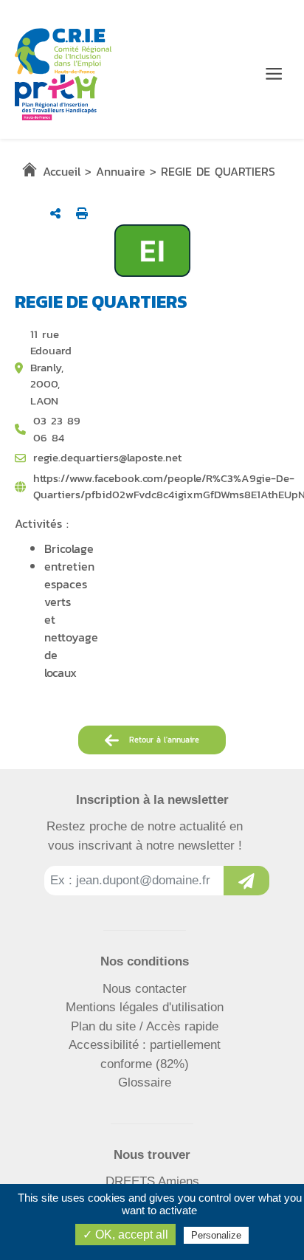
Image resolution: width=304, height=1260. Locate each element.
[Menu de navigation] (273, 74)
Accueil (61, 171)
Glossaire (144, 1082)
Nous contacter (145, 989)
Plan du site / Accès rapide (144, 1026)
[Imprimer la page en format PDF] (82, 213)
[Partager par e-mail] (55, 213)
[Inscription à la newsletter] (246, 880)
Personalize (216, 1235)
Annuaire (120, 171)
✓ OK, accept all (125, 1234)
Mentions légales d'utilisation (145, 1007)
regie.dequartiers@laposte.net (107, 458)
